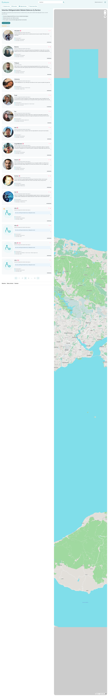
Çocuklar (15, 6)
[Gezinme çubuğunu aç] (105, 2)
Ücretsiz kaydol (6, 22)
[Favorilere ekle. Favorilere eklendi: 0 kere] (50, 243)
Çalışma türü (7, 6)
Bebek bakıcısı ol (98, 2)
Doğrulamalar (23, 6)
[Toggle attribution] (106, 694)
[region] (80, 352)
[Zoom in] (105, 11)
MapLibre (97, 693)
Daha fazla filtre (33, 6)
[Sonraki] (38, 278)
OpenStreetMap (102, 693)
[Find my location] (105, 17)
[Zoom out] (105, 13)
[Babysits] (5, 2)
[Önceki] (16, 278)
